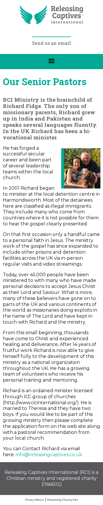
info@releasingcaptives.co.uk (49, 454)
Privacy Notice (34, 499)
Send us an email (51, 43)
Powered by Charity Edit (62, 499)
